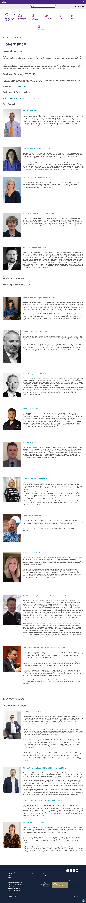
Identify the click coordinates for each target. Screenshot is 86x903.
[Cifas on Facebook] (81, 6)
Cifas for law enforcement (30, 875)
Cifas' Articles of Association (14, 98)
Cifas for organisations (29, 872)
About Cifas (60, 19)
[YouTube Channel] (77, 873)
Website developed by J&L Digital (71, 896)
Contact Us (45, 870)
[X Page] (71, 873)
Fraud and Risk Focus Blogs (14, 888)
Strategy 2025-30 (21, 86)
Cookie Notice (11, 873)
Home (4, 38)
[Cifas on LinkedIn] (76, 6)
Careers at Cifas (42, 29)
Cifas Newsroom (75, 19)
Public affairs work (12, 886)
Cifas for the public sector (30, 873)
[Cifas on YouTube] (83, 6)
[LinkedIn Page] (67, 873)
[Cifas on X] (78, 6)
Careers (45, 873)
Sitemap (9, 877)
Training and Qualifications (14, 890)
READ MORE (28, 192)
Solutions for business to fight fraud (16, 884)
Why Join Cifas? (46, 875)
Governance (24, 38)
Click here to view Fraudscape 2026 (44, 2)
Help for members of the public (15, 882)
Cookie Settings (11, 875)
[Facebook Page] (74, 873)
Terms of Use (11, 870)
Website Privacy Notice (13, 872)
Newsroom (45, 872)
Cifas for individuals (29, 870)
